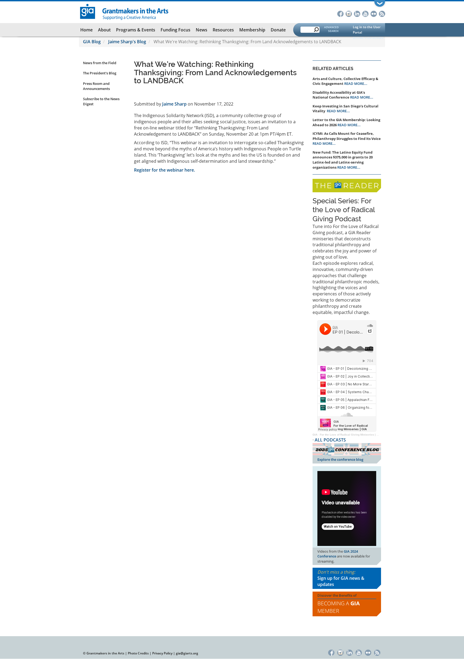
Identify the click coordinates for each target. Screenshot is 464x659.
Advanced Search (331, 29)
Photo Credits (138, 653)
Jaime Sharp (174, 104)
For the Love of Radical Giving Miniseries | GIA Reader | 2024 (360, 434)
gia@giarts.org (187, 653)
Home (86, 30)
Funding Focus (175, 30)
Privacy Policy (162, 653)
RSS (382, 13)
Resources (223, 30)
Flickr (374, 13)
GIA (315, 434)
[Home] (124, 11)
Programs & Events (135, 30)
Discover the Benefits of (338, 603)
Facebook (340, 13)
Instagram (349, 13)
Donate (278, 30)
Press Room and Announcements (96, 86)
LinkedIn (357, 13)
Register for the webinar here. (164, 170)
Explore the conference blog (340, 459)
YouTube (365, 13)
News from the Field (99, 62)
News (201, 30)
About (104, 30)
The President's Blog (99, 73)
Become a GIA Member (368, 38)
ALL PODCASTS (330, 440)
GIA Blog (92, 42)
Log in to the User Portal (366, 30)
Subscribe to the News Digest (101, 101)
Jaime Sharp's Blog (127, 42)
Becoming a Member (338, 607)
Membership (252, 30)
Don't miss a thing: (340, 578)
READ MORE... (355, 83)
